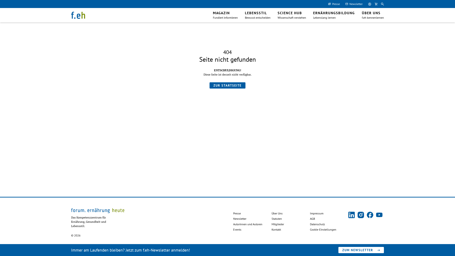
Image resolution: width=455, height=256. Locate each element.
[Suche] (382, 4)
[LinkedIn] (351, 215)
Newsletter (356, 4)
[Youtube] (379, 215)
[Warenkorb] (376, 4)
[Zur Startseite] (78, 15)
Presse (336, 4)
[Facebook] (370, 215)
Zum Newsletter (357, 250)
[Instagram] (361, 215)
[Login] (369, 4)
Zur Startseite (227, 85)
